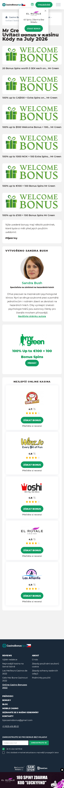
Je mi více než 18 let (14, 749)
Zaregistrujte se (39, 743)
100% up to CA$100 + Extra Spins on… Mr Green (29, 97)
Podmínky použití (41, 677)
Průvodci (7, 696)
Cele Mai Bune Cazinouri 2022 (15, 679)
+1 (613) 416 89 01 (10, 726)
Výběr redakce (9, 659)
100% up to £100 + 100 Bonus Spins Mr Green (28, 215)
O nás (35, 659)
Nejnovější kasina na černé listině (13, 665)
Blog (5, 704)
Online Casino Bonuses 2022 (14, 686)
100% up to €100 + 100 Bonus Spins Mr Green (28, 185)
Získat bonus (33, 29)
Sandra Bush (32, 283)
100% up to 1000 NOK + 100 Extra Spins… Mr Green (31, 156)
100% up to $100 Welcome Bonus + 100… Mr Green (31, 127)
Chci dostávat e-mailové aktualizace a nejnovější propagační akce (33, 753)
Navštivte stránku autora (32, 316)
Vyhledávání (44, 5)
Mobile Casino (10, 708)
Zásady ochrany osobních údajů (45, 672)
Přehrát (32, 363)
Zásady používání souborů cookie (45, 665)
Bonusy (6, 700)
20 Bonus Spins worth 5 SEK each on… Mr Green (30, 68)
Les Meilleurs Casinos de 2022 (14, 672)
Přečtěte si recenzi (32, 426)
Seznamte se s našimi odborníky (20, 712)
